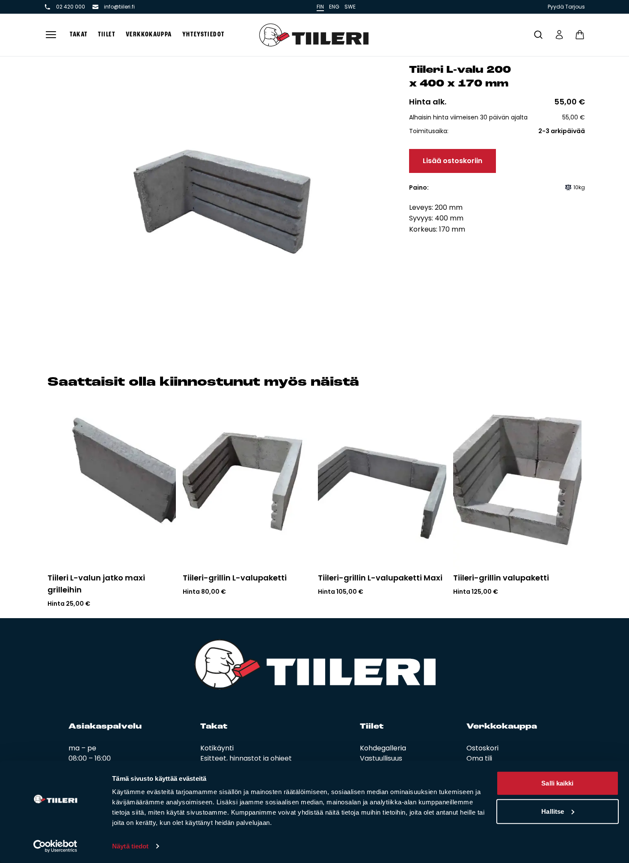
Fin (320, 6)
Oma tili (479, 758)
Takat (79, 34)
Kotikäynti (217, 748)
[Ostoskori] (580, 35)
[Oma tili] (559, 35)
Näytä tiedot (130, 846)
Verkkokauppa (149, 34)
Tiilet (107, 34)
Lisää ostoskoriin (452, 161)
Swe (350, 6)
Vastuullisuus (381, 758)
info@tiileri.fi (119, 6)
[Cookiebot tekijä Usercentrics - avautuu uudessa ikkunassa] (55, 846)
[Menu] (51, 35)
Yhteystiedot (203, 34)
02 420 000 (70, 6)
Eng (334, 6)
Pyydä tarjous (566, 6)
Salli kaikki (557, 783)
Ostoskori (482, 748)
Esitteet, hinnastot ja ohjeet (246, 758)
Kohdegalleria (383, 748)
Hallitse (552, 811)
